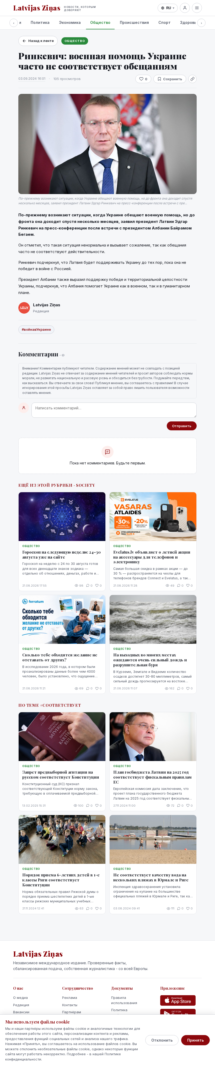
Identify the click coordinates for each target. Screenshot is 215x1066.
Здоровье (189, 22)
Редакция (21, 1005)
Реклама (69, 997)
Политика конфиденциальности (129, 1012)
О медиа (20, 997)
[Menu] (197, 8)
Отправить (181, 426)
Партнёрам (71, 1012)
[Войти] (185, 8)
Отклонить (162, 1040)
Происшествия (134, 22)
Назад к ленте (41, 41)
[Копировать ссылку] (192, 79)
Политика (40, 22)
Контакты (69, 1005)
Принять (195, 1040)
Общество (100, 22)
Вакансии (21, 1012)
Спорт (164, 22)
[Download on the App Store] (178, 1000)
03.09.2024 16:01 (31, 78)
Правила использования (124, 1000)
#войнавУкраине (36, 329)
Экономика (70, 22)
